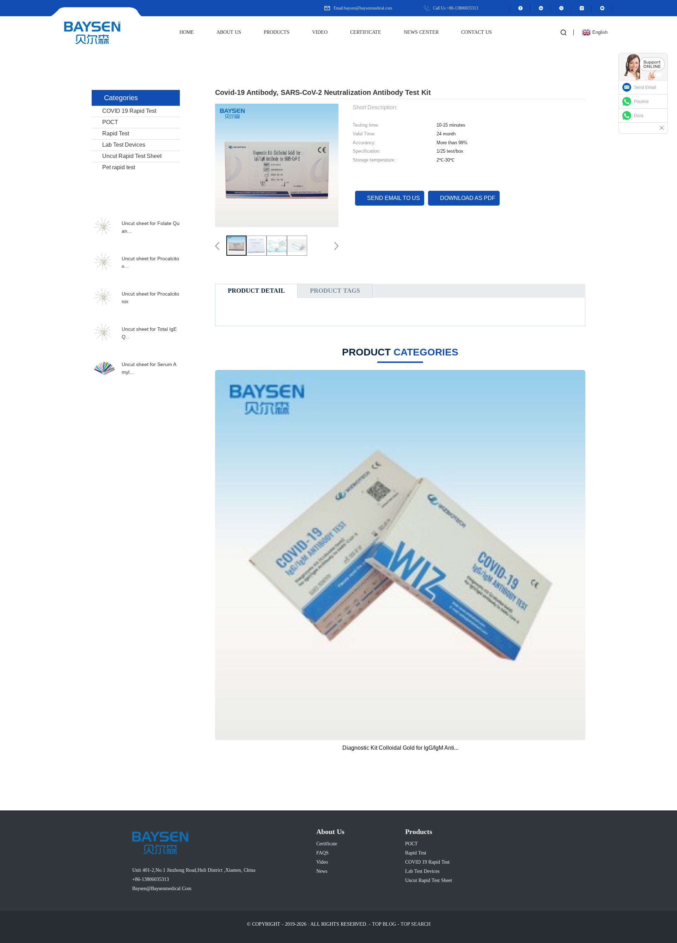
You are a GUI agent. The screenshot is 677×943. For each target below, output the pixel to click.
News (321, 871)
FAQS (322, 853)
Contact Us (476, 32)
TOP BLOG (384, 924)
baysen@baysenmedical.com (161, 888)
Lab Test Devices (123, 145)
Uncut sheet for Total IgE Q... (149, 333)
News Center (421, 32)
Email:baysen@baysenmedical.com (363, 8)
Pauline (641, 101)
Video (320, 32)
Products (276, 32)
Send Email (645, 87)
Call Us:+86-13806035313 (455, 8)
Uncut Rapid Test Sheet (131, 156)
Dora (639, 115)
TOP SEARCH (416, 924)
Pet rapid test (118, 167)
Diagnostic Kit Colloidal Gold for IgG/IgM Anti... (400, 748)
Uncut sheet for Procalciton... (150, 262)
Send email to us (393, 198)
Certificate (365, 32)
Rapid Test (115, 133)
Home (186, 32)
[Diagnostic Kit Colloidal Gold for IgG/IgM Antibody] (400, 555)
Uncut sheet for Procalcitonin (150, 297)
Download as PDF (467, 198)
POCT (110, 122)
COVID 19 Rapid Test (129, 111)
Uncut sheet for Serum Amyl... (149, 368)
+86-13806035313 (150, 879)
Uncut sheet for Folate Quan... (150, 227)
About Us (228, 32)
